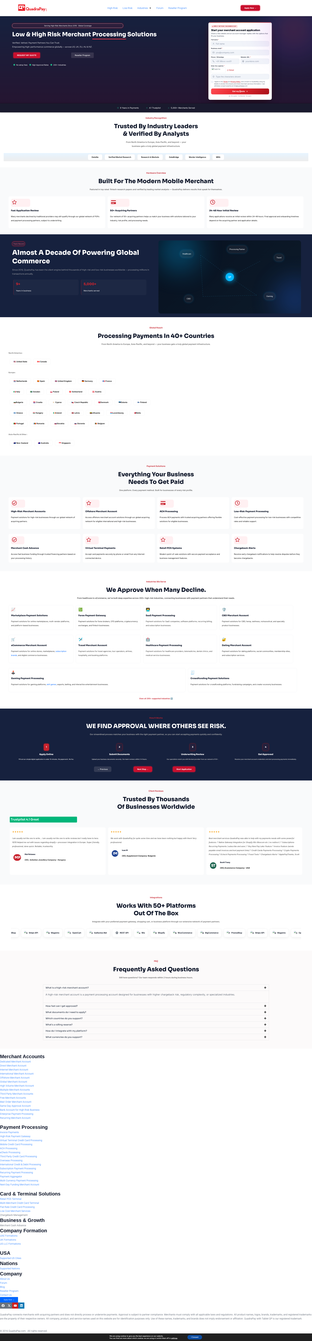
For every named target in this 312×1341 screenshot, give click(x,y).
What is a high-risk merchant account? (67, 987)
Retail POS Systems (171, 548)
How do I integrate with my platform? (66, 1031)
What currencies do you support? (64, 1037)
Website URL (245, 57)
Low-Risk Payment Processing (251, 511)
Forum (159, 8)
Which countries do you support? (64, 1018)
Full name (215, 40)
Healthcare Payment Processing (164, 645)
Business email (216, 48)
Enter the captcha (217, 66)
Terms (225, 81)
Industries (142, 8)
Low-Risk (127, 8)
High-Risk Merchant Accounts (28, 511)
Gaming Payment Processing (27, 678)
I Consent (194, 1337)
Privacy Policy (235, 81)
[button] (156, 988)
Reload (231, 70)
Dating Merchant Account (236, 645)
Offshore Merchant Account (101, 511)
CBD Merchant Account (235, 615)
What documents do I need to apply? (66, 1012)
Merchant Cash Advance (25, 548)
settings (174, 1338)
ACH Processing (169, 511)
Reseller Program (177, 8)
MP (17, 857)
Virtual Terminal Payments (100, 548)
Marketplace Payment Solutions (29, 615)
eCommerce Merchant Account (29, 645)
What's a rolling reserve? (59, 1024)
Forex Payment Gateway (92, 615)
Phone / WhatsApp (217, 57)
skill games (51, 684)
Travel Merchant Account (92, 645)
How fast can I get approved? (62, 1006)
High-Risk (112, 8)
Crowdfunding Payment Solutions (209, 678)
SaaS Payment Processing (160, 615)
